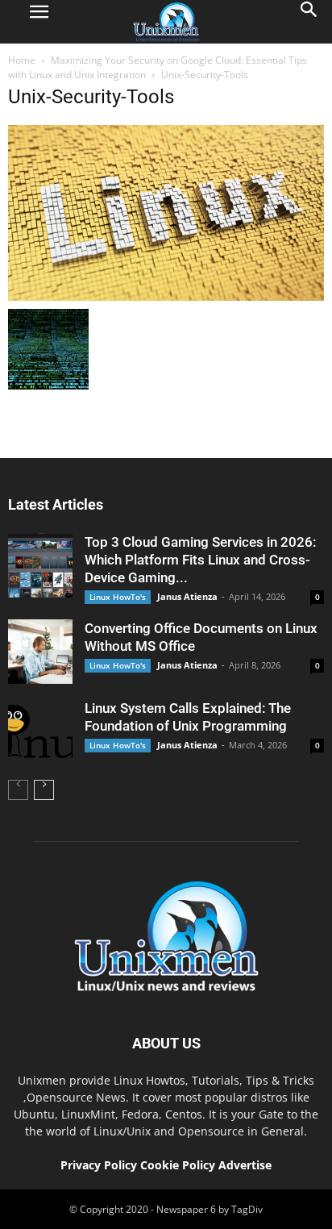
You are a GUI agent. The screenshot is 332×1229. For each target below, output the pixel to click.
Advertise (245, 1165)
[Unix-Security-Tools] (166, 296)
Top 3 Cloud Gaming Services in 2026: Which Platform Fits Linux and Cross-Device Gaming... (200, 559)
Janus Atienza (187, 596)
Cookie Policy (179, 1165)
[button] (309, 22)
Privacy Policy (98, 1165)
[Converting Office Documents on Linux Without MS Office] (40, 651)
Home (21, 60)
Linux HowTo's (117, 596)
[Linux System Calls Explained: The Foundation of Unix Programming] (40, 731)
